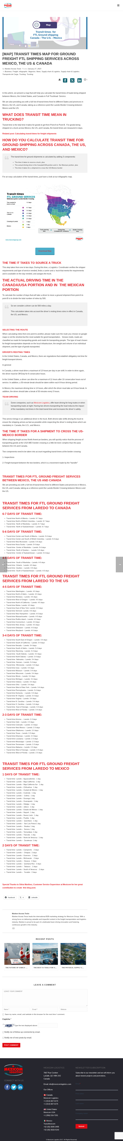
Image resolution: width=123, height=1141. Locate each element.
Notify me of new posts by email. (18, 1038)
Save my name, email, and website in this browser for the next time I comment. (35, 1014)
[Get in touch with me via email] (13, 929)
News (38, 71)
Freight (15, 71)
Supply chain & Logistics (51, 71)
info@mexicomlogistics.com (60, 1084)
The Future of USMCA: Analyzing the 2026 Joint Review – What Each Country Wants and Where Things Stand (18, 968)
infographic (23, 71)
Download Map (44, 251)
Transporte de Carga (10, 74)
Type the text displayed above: (26, 1025)
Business (8, 71)
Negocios (31, 71)
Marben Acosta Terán (13, 69)
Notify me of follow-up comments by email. (22, 1032)
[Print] (60, 79)
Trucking (22, 74)
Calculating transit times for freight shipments (36, 134)
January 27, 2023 (34, 69)
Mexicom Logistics (41, 403)
